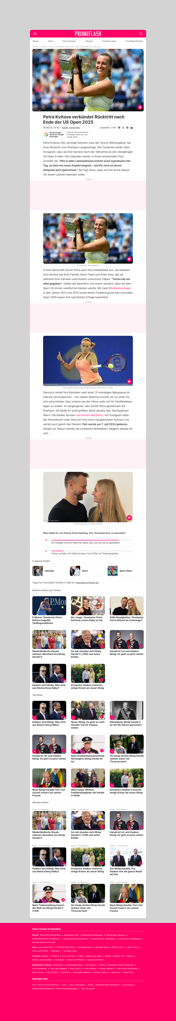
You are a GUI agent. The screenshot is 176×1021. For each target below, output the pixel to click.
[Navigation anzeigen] (35, 33)
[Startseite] (88, 34)
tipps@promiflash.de (87, 582)
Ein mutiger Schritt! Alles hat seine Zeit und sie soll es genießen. (85, 542)
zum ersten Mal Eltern (89, 415)
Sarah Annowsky (71, 127)
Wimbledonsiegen (119, 288)
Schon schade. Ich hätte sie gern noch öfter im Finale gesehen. (85, 553)
